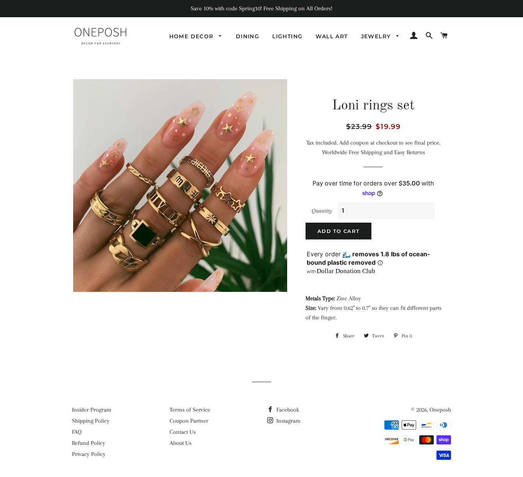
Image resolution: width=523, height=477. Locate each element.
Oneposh (440, 409)
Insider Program (91, 409)
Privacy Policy (89, 454)
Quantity (322, 210)
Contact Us (183, 431)
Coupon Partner (189, 420)
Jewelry (377, 36)
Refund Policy (88, 443)
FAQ (77, 431)
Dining (247, 36)
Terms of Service (190, 409)
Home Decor (192, 36)
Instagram (288, 420)
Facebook (287, 409)
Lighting (287, 36)
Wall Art (331, 36)
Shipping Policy (91, 420)
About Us (180, 443)
